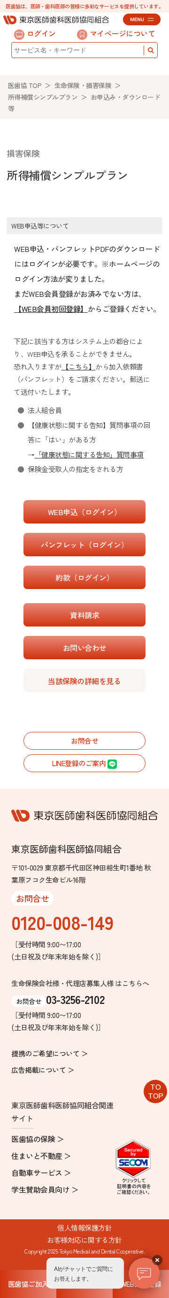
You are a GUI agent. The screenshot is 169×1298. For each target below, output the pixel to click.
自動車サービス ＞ (41, 1172)
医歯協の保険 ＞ (37, 1138)
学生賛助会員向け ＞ (44, 1189)
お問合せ (84, 740)
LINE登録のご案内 (80, 763)
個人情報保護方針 (84, 1227)
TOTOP (155, 1091)
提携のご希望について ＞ (49, 1053)
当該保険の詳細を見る (84, 680)
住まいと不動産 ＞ (41, 1155)
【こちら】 (78, 366)
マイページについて (122, 33)
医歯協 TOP (25, 85)
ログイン (41, 33)
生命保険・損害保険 (83, 85)
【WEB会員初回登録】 (51, 308)
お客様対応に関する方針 (84, 1240)
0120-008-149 (62, 922)
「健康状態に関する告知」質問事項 (89, 454)
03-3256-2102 (75, 999)
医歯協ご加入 (28, 1284)
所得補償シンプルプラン (43, 97)
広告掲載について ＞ (42, 1070)
